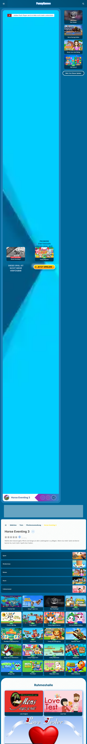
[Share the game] (53, 497)
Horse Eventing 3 (50, 525)
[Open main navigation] (3, 3)
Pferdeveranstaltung (33, 525)
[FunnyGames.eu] (6, 525)
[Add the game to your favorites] (33, 531)
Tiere (21, 525)
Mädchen (13, 525)
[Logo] (43, 3)
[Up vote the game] (42, 497)
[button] (83, 3)
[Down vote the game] (48, 497)
